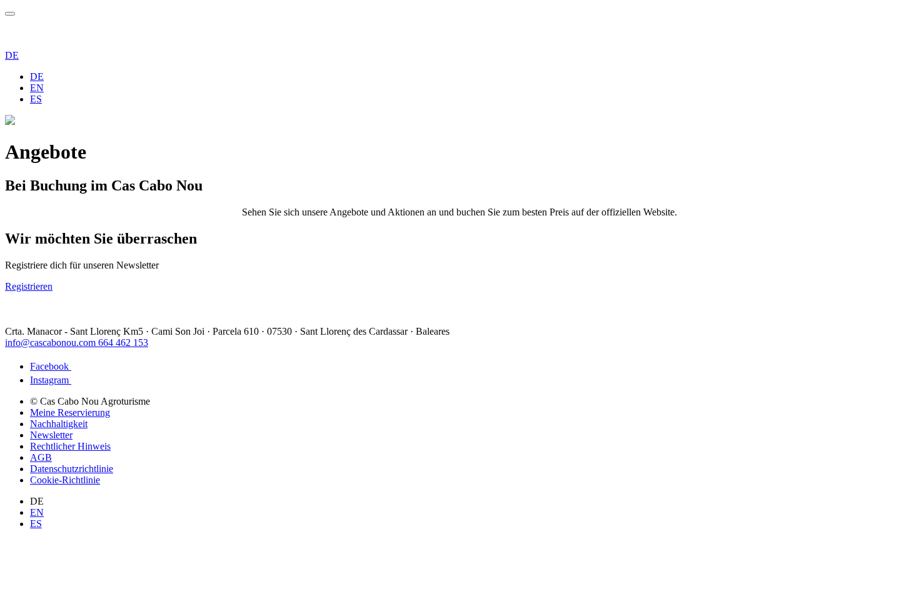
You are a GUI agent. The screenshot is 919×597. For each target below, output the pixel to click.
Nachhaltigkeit (59, 423)
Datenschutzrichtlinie (71, 468)
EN (37, 87)
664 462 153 (123, 342)
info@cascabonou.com (51, 342)
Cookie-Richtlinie (65, 480)
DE (12, 55)
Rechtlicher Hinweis (70, 446)
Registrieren (29, 286)
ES (36, 99)
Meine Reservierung (70, 412)
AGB (41, 457)
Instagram (50, 380)
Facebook (50, 366)
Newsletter (51, 435)
